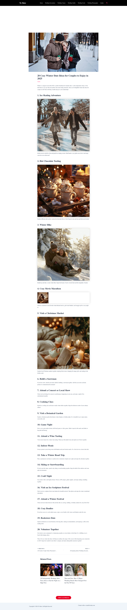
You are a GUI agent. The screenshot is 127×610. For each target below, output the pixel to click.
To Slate (22, 2)
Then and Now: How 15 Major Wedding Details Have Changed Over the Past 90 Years (75, 580)
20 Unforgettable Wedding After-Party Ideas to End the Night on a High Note (50, 580)
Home (41, 3)
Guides (102, 3)
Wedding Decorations (50, 3)
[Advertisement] (63, 17)
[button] (107, 3)
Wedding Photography (93, 3)
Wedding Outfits (71, 3)
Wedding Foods (81, 3)
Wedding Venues (61, 3)
